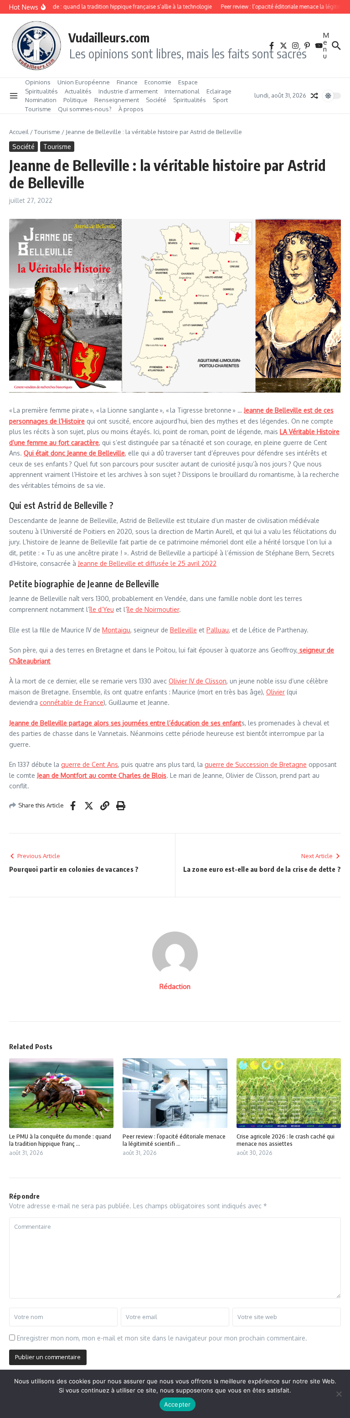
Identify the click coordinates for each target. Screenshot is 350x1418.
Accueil (19, 131)
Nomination (41, 100)
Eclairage (219, 91)
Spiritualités (41, 91)
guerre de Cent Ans (89, 764)
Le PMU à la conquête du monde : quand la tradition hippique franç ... (60, 1140)
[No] (338, 1393)
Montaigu (116, 630)
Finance (127, 82)
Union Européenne (83, 82)
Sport (220, 100)
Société (156, 100)
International (182, 91)
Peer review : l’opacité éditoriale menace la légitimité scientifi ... (174, 1140)
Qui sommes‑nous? (85, 109)
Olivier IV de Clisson (197, 681)
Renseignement (116, 100)
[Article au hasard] (314, 95)
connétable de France (71, 702)
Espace (188, 82)
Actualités (78, 91)
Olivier (275, 692)
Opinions (38, 82)
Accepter (177, 1404)
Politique (75, 100)
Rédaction (175, 986)
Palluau (217, 630)
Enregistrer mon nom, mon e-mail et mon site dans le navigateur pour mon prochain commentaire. (162, 1338)
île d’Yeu (101, 609)
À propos (131, 109)
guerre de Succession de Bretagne (256, 764)
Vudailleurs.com (108, 37)
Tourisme (38, 109)
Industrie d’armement (128, 91)
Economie (157, 82)
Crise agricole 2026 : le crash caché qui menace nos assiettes (286, 1140)
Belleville (183, 630)
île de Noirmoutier (153, 609)
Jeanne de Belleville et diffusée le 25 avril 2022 (147, 563)
